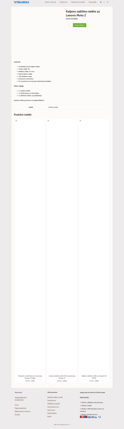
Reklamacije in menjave (22, 411)
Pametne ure (63, 2)
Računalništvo (52, 413)
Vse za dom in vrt (53, 407)
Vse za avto (51, 410)
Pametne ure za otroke (78, 2)
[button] (107, 2)
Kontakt (17, 414)
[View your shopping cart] (100, 2)
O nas (17, 405)
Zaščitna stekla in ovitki (55, 397)
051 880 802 (19, 400)
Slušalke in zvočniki (53, 404)
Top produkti (92, 2)
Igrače (49, 416)
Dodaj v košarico (80, 25)
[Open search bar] (104, 2)
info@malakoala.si (21, 397)
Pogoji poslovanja (20, 408)
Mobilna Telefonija (50, 2)
